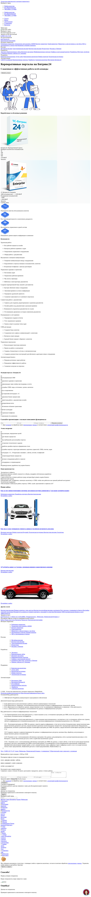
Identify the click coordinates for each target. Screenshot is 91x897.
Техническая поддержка (56, 56)
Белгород (4, 801)
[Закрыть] (1, 882)
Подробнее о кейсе (6, 495)
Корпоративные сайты (14, 52)
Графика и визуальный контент (60, 52)
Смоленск (4, 841)
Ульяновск (5, 850)
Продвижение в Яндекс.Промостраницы (23, 632)
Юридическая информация (29, 693)
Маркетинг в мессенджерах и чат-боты (70, 44)
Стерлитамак (5, 842)
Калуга (3, 814)
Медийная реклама (6, 48)
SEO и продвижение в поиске (20, 634)
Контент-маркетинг (17, 627)
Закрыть (3, 787)
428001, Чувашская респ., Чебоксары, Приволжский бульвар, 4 (40, 616)
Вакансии (24, 620)
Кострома (3, 817)
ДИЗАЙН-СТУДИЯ (10, 9)
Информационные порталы (42, 52)
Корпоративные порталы (20, 60)
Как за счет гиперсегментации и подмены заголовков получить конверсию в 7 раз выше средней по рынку (35, 490)
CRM (2, 60)
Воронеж (3, 806)
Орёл (3, 826)
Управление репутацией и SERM (25, 44)
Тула (2, 849)
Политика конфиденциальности (10, 693)
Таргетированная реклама (20, 48)
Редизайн (26, 532)
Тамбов (4, 844)
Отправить (4, 782)
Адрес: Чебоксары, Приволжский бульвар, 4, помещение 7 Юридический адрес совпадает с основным (46, 751)
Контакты (7, 25)
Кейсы (6, 20)
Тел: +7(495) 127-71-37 (7, 751)
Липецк (4, 820)
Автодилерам (8, 21)
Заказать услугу (5, 73)
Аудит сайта (19, 56)
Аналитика (60, 532)
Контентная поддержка (18, 671)
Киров (3, 815)
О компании (8, 23)
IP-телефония (8, 60)
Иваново (4, 807)
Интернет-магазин (6, 532)
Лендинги (4, 52)
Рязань (4, 833)
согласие (8, 425)
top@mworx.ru (5, 39)
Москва (3, 799)
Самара (4, 834)
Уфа (2, 852)
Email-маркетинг (53, 44)
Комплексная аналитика (8, 56)
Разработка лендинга (21, 494)
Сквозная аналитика (41, 60)
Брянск (3, 802)
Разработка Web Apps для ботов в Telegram (24, 660)
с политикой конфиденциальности (57, 425)
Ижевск (3, 809)
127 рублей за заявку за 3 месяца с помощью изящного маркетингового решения (26, 567)
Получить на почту (57, 423)
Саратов (3, 839)
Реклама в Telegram (55, 48)
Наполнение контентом (30, 56)
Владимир (5, 804)
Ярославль (5, 855)
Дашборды (31, 60)
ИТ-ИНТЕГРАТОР (10, 7)
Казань (19, 799)
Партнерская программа (8, 40)
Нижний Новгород (6, 825)
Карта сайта (40, 693)
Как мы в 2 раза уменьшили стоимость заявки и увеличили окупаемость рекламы (27, 529)
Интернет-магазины (27, 52)
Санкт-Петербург (11, 799)
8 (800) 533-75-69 (6, 36)
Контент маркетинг (41, 44)
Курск (2, 818)
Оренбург (4, 828)
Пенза (4, 830)
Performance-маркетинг (8, 44)
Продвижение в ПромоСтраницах (25, 45)
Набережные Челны (8, 823)
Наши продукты (10, 620)
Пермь (3, 831)
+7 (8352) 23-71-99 (15, 616)
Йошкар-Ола (6, 810)
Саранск (3, 838)
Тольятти (3, 847)
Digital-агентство (9, 6)
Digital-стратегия (43, 56)
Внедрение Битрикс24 (54, 60)
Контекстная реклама (35, 48)
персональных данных (30, 425)
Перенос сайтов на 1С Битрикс (16, 53)
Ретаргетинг (45, 48)
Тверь (2, 846)
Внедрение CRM (16, 680)
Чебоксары (24, 799)
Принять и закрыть (6, 866)
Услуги (6, 18)
